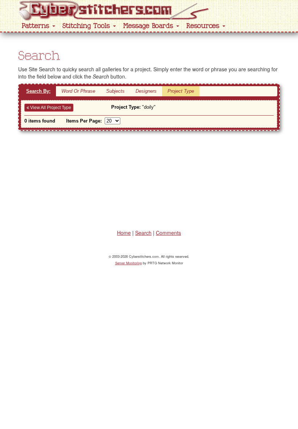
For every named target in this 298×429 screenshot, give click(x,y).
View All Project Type (50, 107)
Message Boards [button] (149, 26)
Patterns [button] (37, 26)
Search (143, 232)
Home (124, 232)
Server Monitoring (128, 263)
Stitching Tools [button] (87, 26)
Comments (168, 232)
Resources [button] (204, 26)
